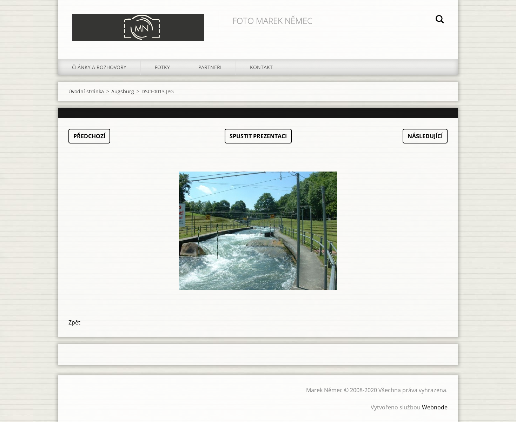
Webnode (435, 407)
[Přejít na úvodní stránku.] (138, 22)
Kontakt (261, 67)
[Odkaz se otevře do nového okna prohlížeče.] (258, 231)
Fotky (162, 67)
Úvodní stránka (86, 91)
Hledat (440, 20)
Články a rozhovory (99, 67)
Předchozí (89, 136)
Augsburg (122, 91)
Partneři (209, 67)
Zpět (74, 322)
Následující (425, 136)
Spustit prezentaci (258, 136)
